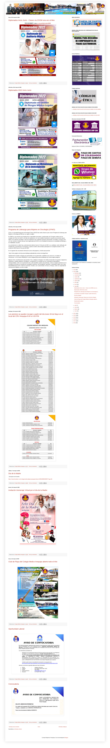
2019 (74, 317)
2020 (74, 315)
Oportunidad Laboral (16, 629)
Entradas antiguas (63, 726)
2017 (74, 320)
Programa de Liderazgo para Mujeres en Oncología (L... (86, 291)
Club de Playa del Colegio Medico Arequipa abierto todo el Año (32, 562)
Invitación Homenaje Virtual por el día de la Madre (27, 490)
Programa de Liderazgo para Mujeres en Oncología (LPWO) (31, 230)
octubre (76, 276)
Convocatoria (13, 684)
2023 (74, 269)
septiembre (77, 278)
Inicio (39, 726)
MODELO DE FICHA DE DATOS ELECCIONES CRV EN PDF (86, 115)
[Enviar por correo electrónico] (40, 83)
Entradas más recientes (14, 726)
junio (75, 284)
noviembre (76, 275)
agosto (76, 280)
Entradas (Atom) (18, 729)
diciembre (76, 273)
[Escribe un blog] (41, 83)
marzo (75, 307)
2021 (74, 313)
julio (75, 282)
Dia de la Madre (14, 473)
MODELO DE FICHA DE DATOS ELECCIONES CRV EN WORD (87, 109)
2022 (74, 271)
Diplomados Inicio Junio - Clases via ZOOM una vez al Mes (31, 20)
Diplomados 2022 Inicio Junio (19, 90)
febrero (76, 309)
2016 (74, 322)
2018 (74, 319)
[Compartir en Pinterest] (46, 83)
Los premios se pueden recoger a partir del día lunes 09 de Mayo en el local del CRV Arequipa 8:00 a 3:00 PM (35, 315)
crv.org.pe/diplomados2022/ (44, 23)
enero (75, 311)
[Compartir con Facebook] (44, 83)
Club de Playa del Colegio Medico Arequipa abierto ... (86, 299)
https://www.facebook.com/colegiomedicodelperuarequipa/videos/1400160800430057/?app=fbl (30, 479)
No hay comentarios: (33, 83)
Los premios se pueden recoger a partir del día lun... (85, 293)
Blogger (66, 737)
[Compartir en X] (43, 83)
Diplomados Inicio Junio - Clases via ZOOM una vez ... (86, 288)
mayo (75, 286)
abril (75, 305)
